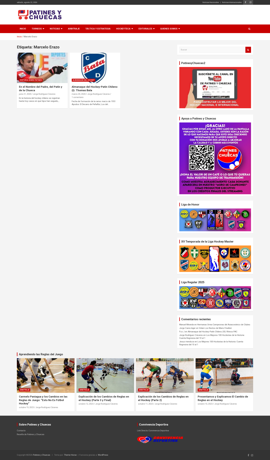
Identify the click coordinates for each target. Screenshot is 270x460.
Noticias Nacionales (210, 2)
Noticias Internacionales (232, 2)
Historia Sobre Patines (31, 80)
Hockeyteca (123, 28)
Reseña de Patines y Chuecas (30, 434)
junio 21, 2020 (25, 94)
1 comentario (78, 97)
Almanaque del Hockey (83, 80)
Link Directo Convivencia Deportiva (153, 430)
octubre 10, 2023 (205, 404)
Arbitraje (74, 28)
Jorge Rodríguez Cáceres (44, 94)
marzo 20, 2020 (79, 94)
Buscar (248, 50)
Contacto (21, 430)
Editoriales (145, 28)
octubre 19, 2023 (26, 407)
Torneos (37, 28)
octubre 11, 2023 (145, 404)
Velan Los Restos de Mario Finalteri (215, 328)
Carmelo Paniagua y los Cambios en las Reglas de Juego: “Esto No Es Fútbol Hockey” (43, 400)
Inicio (23, 28)
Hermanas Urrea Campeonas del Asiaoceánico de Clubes (223, 324)
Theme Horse (70, 455)
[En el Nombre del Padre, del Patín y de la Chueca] (42, 68)
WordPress (103, 455)
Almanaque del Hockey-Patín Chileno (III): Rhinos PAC (212, 331)
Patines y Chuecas (41, 455)
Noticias (55, 28)
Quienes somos (168, 28)
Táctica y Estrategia (98, 28)
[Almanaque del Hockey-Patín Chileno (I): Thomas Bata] (95, 68)
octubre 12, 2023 (86, 404)
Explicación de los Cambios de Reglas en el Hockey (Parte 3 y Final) (104, 398)
